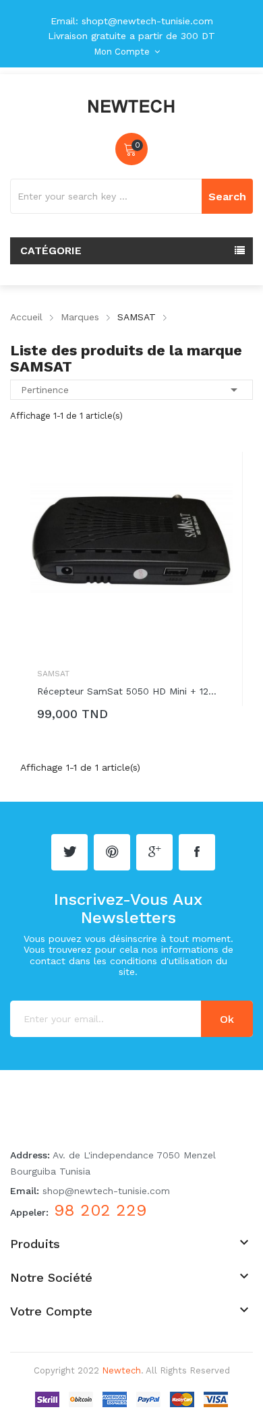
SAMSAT (53, 673)
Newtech (121, 1370)
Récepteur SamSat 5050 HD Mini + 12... (126, 691)
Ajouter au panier (102, 716)
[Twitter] (69, 852)
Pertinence (131, 390)
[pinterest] (112, 852)
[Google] (154, 852)
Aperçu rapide (222, 475)
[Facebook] (197, 852)
